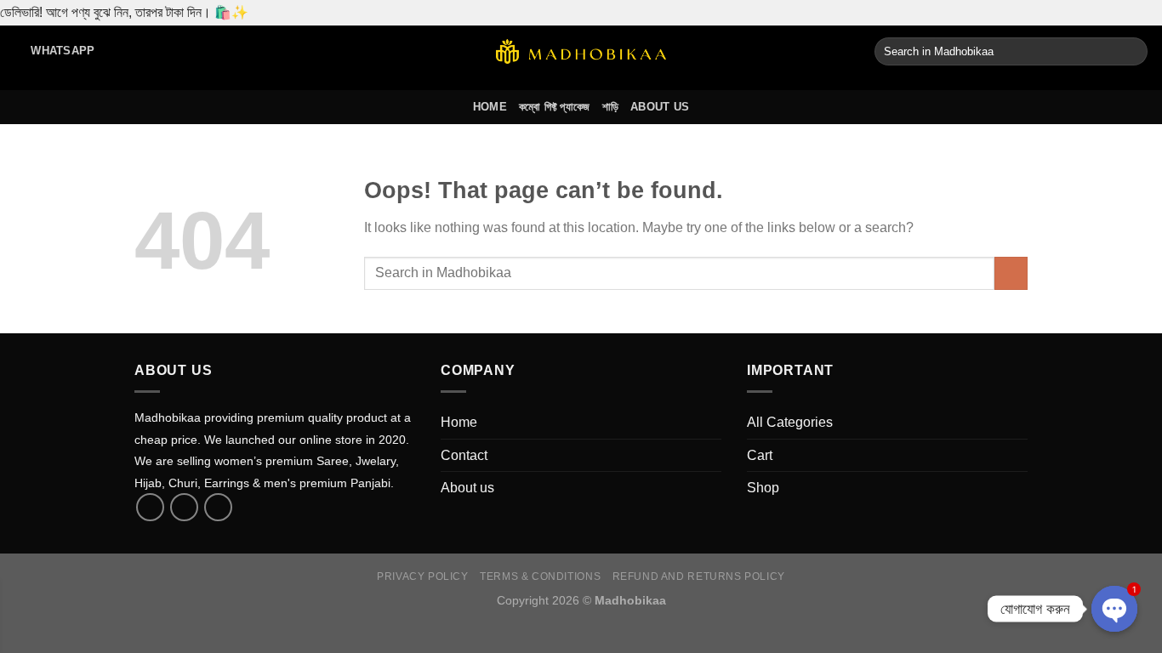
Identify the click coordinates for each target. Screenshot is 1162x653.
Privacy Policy (423, 576)
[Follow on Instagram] (218, 507)
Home (490, 106)
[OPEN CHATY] (1114, 609)
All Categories (790, 422)
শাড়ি (610, 106)
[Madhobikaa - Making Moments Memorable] (581, 51)
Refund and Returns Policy (698, 576)
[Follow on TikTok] (184, 507)
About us (659, 106)
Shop (763, 487)
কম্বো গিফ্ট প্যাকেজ (554, 106)
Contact (464, 455)
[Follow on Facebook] (150, 507)
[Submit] (1132, 51)
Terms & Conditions (540, 576)
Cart (759, 455)
